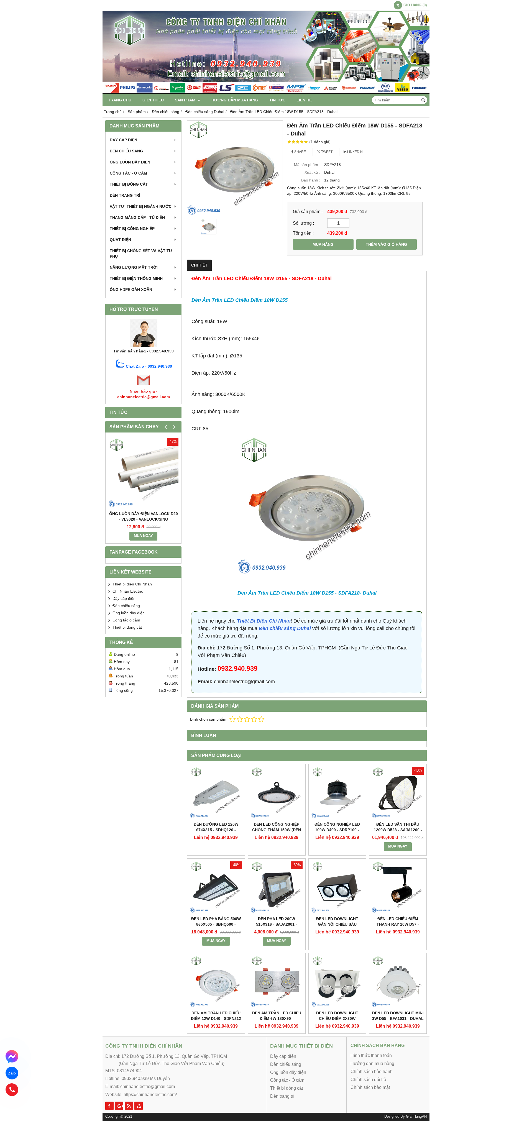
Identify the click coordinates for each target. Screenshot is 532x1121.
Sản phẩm (185, 100)
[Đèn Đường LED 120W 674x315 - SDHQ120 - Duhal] (216, 793)
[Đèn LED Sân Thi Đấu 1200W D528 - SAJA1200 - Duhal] (398, 793)
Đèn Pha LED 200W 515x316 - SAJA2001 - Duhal (276, 924)
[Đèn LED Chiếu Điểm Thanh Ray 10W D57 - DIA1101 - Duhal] (398, 887)
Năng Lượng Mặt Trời (134, 267)
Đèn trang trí (125, 195)
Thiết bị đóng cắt (129, 184)
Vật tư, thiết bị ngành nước (141, 206)
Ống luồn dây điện (130, 162)
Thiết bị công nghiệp (132, 228)
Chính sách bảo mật (370, 1087)
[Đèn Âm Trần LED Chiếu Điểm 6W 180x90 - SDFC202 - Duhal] (277, 982)
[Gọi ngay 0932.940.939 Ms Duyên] (12, 1089)
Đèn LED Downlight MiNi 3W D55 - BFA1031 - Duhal (398, 1016)
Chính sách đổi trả (368, 1079)
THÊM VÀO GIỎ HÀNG (386, 244)
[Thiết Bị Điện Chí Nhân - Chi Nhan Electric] (266, 92)
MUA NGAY (143, 536)
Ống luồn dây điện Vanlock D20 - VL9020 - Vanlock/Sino (143, 516)
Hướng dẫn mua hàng (234, 100)
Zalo (12, 1073)
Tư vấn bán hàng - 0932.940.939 (143, 351)
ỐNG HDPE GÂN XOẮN (131, 289)
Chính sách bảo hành (372, 1071)
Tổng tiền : (303, 233)
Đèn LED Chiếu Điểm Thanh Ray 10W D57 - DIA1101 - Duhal (398, 924)
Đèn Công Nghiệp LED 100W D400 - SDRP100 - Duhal (337, 830)
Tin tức (277, 100)
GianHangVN (416, 1117)
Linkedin (354, 152)
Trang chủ (119, 100)
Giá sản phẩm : (308, 211)
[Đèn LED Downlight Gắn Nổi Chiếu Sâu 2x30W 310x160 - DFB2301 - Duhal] (337, 887)
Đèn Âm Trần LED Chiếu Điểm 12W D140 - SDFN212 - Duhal (216, 1018)
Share (299, 152)
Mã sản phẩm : (307, 164)
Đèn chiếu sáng (126, 151)
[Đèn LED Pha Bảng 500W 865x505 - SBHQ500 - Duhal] (216, 887)
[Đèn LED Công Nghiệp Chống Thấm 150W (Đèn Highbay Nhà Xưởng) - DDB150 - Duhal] (277, 793)
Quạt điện (120, 239)
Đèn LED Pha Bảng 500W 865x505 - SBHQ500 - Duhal (216, 924)
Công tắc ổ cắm (126, 620)
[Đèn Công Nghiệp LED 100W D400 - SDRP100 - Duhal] (337, 793)
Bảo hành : (310, 180)
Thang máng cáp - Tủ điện (137, 217)
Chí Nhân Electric (127, 591)
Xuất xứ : (312, 172)
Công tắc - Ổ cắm (128, 173)
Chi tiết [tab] (199, 265)
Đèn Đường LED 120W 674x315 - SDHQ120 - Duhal (216, 830)
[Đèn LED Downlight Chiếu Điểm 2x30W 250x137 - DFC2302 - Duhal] (337, 982)
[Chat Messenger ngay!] (12, 1056)
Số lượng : (303, 223)
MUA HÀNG (323, 244)
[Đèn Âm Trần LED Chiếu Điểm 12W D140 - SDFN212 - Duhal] (216, 982)
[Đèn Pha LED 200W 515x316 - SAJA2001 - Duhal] (277, 887)
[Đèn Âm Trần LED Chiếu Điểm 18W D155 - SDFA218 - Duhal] (235, 168)
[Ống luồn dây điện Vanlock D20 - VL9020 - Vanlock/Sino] (143, 473)
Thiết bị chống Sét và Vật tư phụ (141, 254)
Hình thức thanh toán (371, 1055)
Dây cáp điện (123, 140)
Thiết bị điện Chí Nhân (132, 584)
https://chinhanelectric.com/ (150, 1094)
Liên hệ (304, 100)
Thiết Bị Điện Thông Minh (136, 278)
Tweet (326, 152)
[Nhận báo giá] (143, 385)
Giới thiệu (153, 100)
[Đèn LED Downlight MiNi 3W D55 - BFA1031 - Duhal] (398, 982)
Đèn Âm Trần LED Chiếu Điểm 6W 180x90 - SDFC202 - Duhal (276, 1018)
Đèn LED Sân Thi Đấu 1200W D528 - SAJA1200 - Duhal (398, 830)
